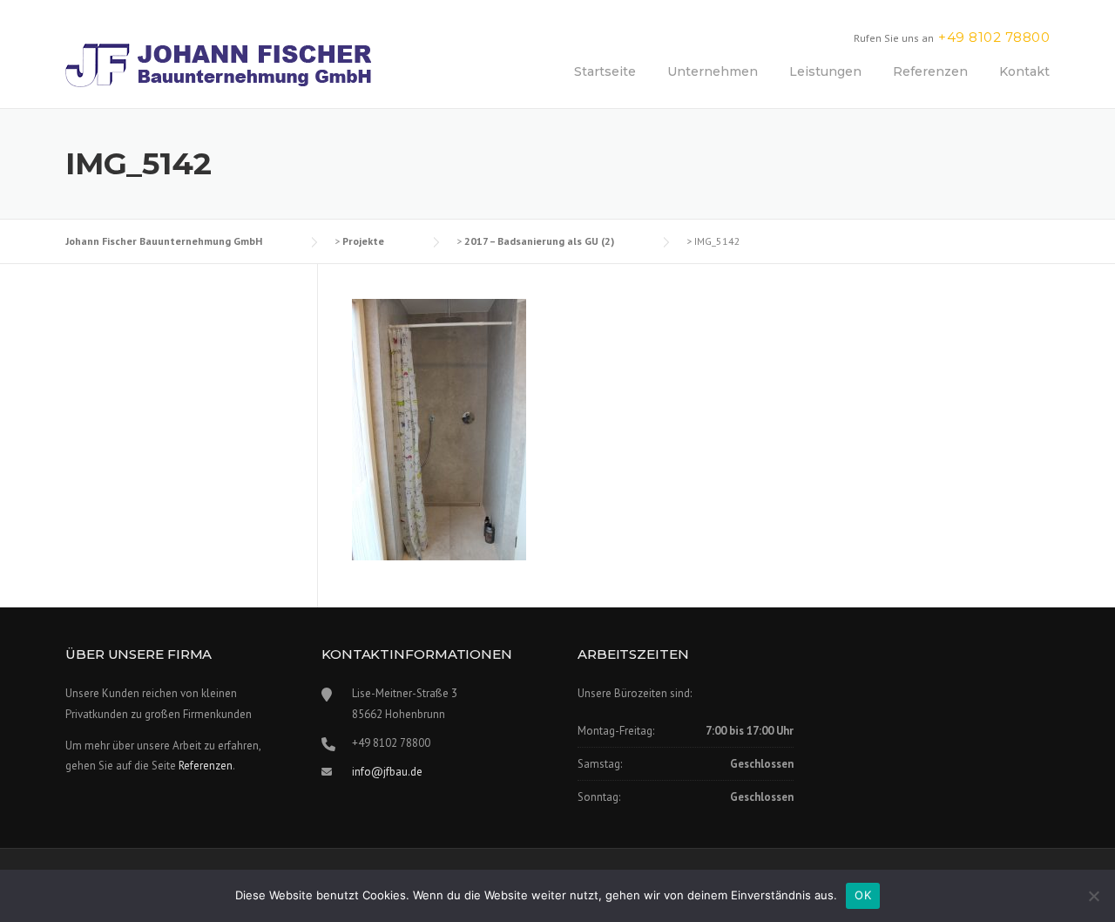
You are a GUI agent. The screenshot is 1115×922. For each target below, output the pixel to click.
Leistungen (825, 71)
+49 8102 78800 (994, 37)
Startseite (605, 71)
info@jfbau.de (387, 771)
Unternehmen (712, 71)
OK (863, 895)
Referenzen (930, 71)
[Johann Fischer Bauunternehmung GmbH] (218, 64)
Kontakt (1024, 71)
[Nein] (1093, 896)
